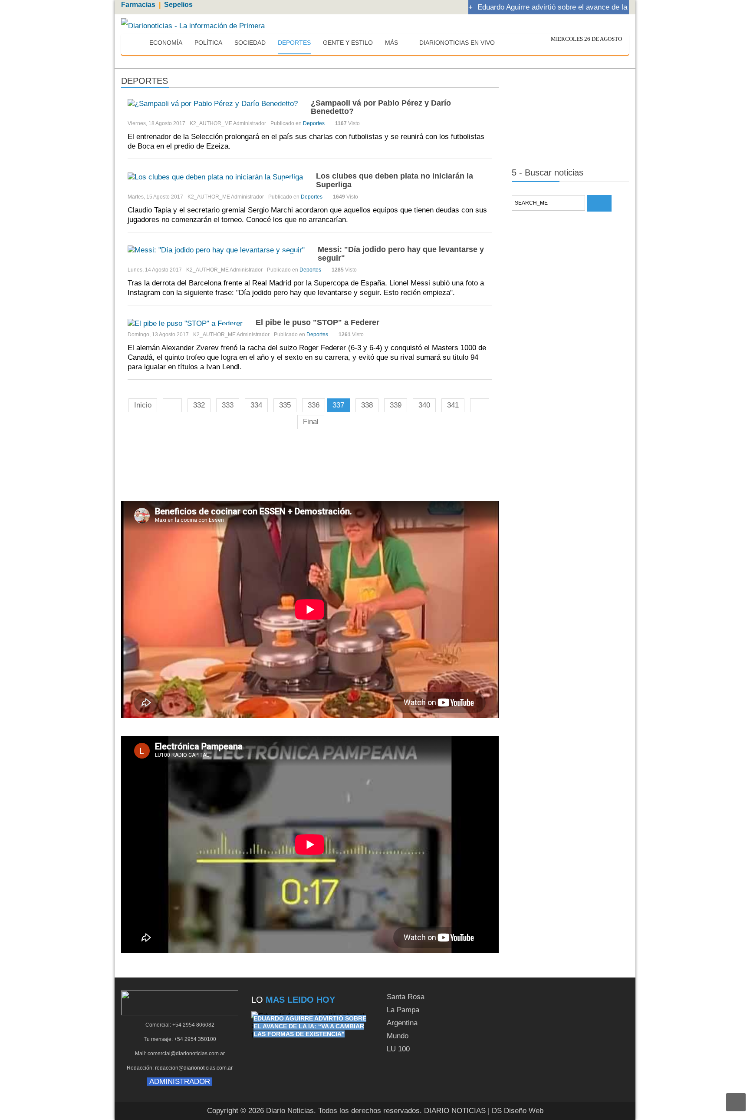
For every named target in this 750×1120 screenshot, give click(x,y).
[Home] (134, 43)
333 (228, 405)
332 (199, 405)
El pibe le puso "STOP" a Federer (317, 322)
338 (367, 405)
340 (424, 405)
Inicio (142, 405)
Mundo (397, 1036)
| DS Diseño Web (515, 1111)
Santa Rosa (405, 997)
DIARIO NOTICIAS (455, 1111)
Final (311, 422)
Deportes (314, 123)
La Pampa (403, 1010)
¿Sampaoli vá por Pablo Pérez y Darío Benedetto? (381, 107)
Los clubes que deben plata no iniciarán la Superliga (394, 180)
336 (313, 405)
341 (453, 405)
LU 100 (398, 1049)
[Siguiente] (479, 405)
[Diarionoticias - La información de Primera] (193, 25)
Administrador (249, 123)
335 (285, 405)
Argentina (402, 1023)
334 (256, 405)
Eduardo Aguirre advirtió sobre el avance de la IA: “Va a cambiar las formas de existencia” (309, 1026)
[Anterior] (172, 405)
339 (395, 405)
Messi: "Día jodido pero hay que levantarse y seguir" (401, 253)
